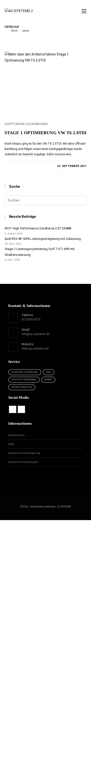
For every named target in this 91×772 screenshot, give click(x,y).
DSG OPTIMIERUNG (24, 379)
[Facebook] (12, 409)
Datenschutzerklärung (24, 453)
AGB (11, 444)
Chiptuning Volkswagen (26, 124)
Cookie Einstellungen (23, 462)
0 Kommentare (19, 166)
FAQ (48, 372)
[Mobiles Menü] (84, 11)
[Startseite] (6, 30)
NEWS (48, 379)
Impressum (16, 435)
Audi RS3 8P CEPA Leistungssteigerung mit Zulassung (43, 239)
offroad (25, 30)
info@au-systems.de (36, 334)
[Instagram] (21, 409)
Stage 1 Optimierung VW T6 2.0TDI (45, 132)
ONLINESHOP (45, 587)
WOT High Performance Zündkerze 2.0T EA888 (38, 228)
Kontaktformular (25, 372)
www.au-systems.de (35, 348)
